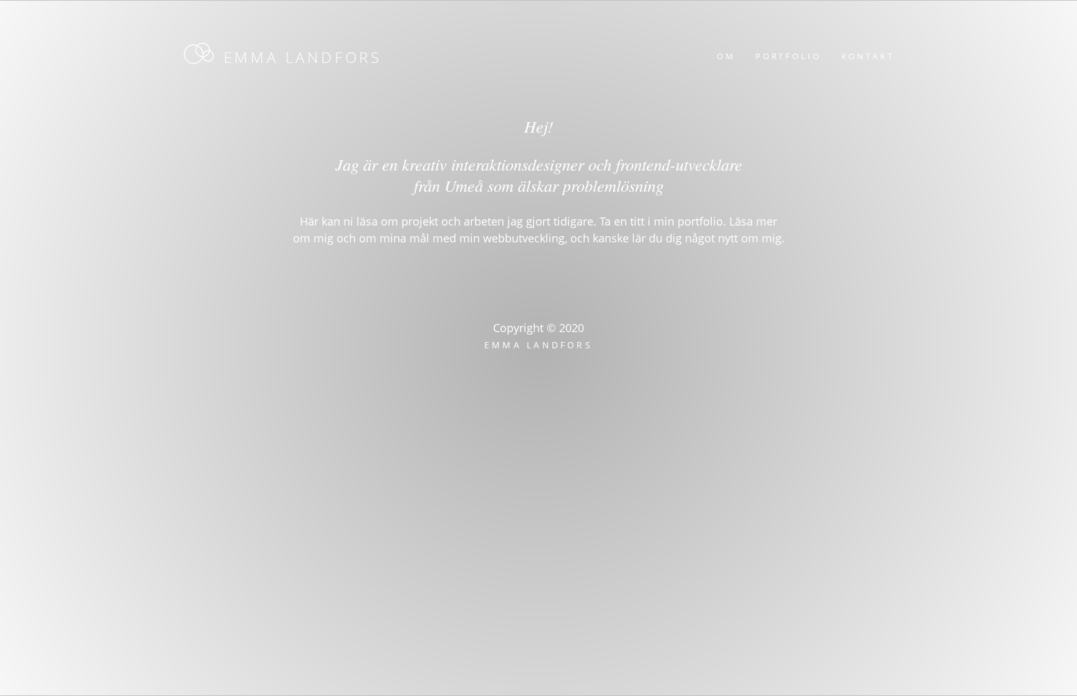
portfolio (788, 56)
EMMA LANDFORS (303, 57)
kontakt (867, 56)
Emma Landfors (538, 345)
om (726, 56)
